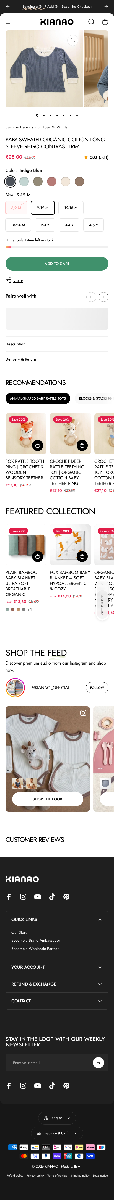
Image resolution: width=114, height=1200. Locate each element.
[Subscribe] (98, 1173)
